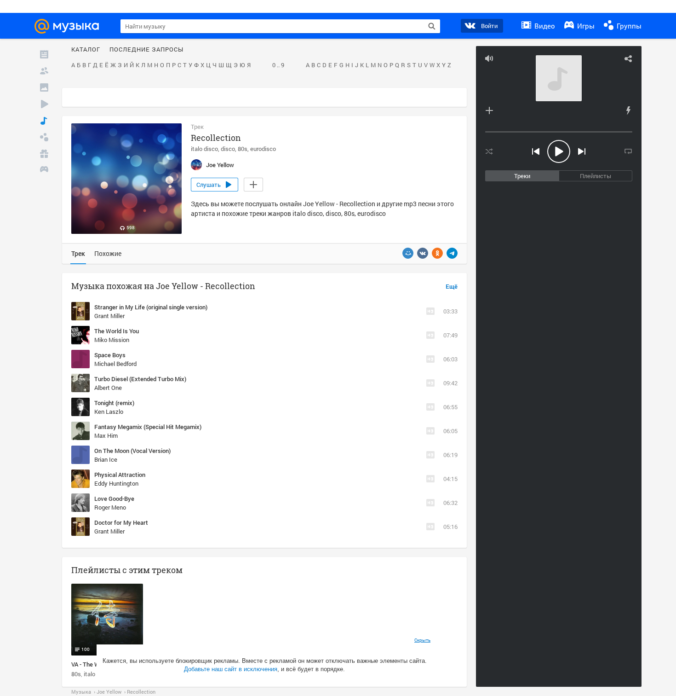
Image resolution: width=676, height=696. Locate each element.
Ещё (452, 286)
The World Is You (116, 331)
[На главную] (70, 26)
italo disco (204, 149)
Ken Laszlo (108, 411)
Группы (628, 25)
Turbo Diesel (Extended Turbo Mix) (140, 379)
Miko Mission (111, 340)
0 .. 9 (278, 65)
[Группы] (44, 137)
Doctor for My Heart (121, 522)
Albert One (108, 387)
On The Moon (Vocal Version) (132, 451)
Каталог (85, 49)
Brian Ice (105, 459)
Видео (544, 25)
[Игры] (44, 170)
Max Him (106, 435)
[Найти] (432, 26)
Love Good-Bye (114, 498)
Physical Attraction (119, 474)
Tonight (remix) (114, 403)
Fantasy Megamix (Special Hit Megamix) (147, 427)
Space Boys (110, 355)
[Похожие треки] (628, 110)
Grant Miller (109, 316)
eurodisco (263, 149)
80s (242, 149)
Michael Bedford (115, 364)
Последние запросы (146, 49)
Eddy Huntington (116, 483)
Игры (585, 25)
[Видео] (44, 104)
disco (228, 149)
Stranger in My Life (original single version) (150, 307)
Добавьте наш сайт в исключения (230, 669)
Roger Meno (110, 507)
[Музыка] (44, 120)
